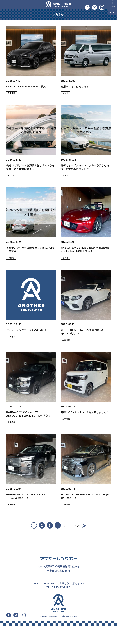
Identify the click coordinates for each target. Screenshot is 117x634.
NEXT (77, 525)
